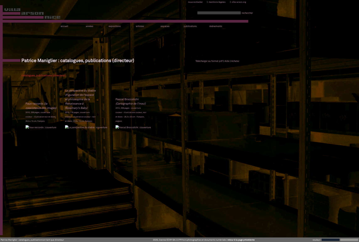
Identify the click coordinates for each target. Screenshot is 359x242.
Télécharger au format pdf (209, 61)
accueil (64, 26)
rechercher (247, 12)
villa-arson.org (239, 2)
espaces (165, 26)
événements (215, 26)
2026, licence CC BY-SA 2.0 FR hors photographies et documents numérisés (189, 239)
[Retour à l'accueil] (30, 14)
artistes (140, 26)
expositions (115, 26)
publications (190, 26)
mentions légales (217, 2)
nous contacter (195, 2)
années (89, 26)
